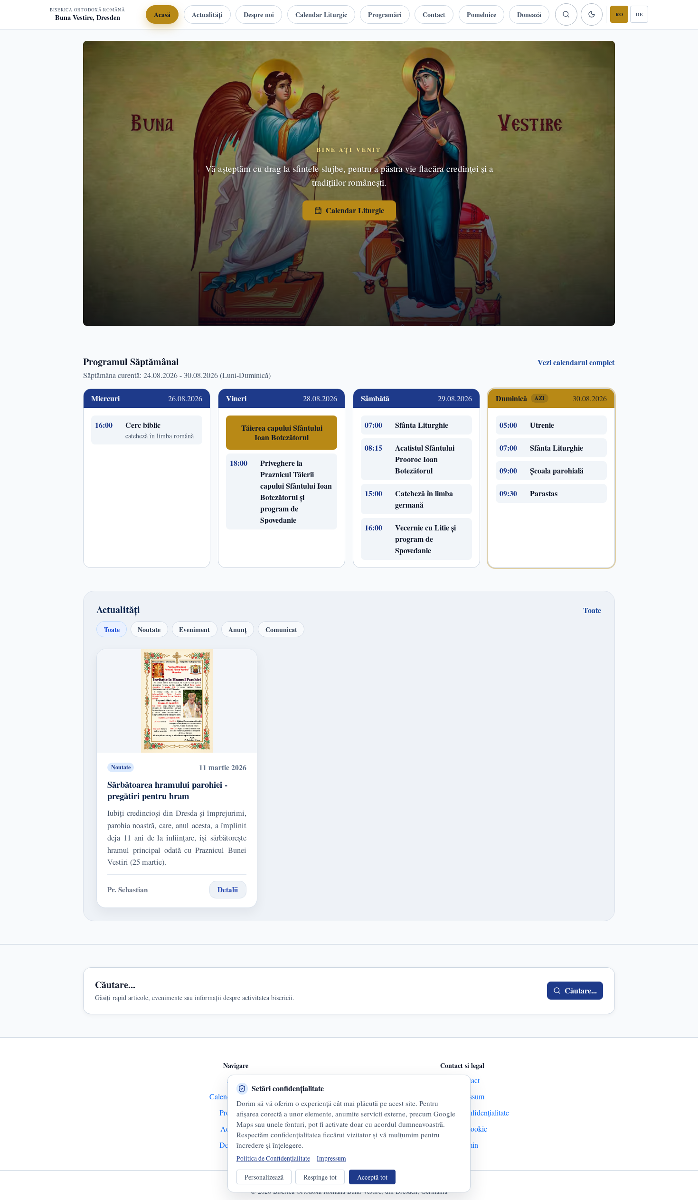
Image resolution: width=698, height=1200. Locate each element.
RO (619, 14)
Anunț (237, 629)
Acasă (162, 14)
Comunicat (281, 629)
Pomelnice (481, 14)
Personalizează (264, 1176)
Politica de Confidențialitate (273, 1158)
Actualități (207, 14)
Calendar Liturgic (321, 14)
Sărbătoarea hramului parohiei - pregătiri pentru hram (167, 790)
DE (639, 14)
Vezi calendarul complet (576, 362)
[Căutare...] (566, 14)
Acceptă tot (372, 1176)
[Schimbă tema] (592, 14)
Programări (385, 14)
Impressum (331, 1158)
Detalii (227, 889)
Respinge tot (320, 1176)
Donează (529, 14)
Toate (592, 610)
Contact (434, 14)
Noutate (149, 629)
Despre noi (259, 14)
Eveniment (194, 629)
